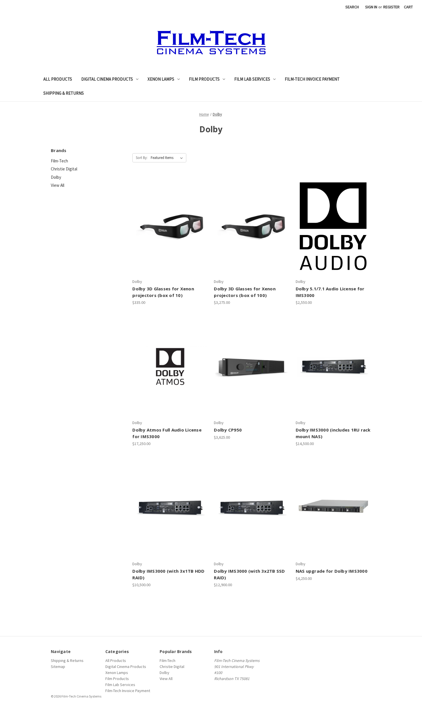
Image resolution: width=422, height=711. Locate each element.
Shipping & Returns (63, 93)
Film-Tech (59, 161)
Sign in (371, 6)
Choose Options (170, 236)
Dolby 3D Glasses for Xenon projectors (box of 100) (245, 292)
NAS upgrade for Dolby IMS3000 (331, 571)
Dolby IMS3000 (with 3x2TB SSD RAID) (249, 574)
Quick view (164, 216)
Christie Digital (64, 169)
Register (391, 6)
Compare (168, 226)
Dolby (56, 177)
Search (352, 6)
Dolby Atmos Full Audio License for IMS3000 (167, 433)
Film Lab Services (252, 79)
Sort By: (142, 157)
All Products (57, 79)
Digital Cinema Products (107, 79)
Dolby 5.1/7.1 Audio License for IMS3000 (330, 292)
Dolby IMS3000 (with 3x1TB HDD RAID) (168, 574)
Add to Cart (333, 236)
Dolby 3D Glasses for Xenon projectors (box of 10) (163, 292)
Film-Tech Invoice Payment (312, 79)
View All (57, 185)
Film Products (204, 79)
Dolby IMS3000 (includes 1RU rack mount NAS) (333, 433)
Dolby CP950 (228, 430)
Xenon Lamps (161, 79)
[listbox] (168, 158)
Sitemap (58, 666)
